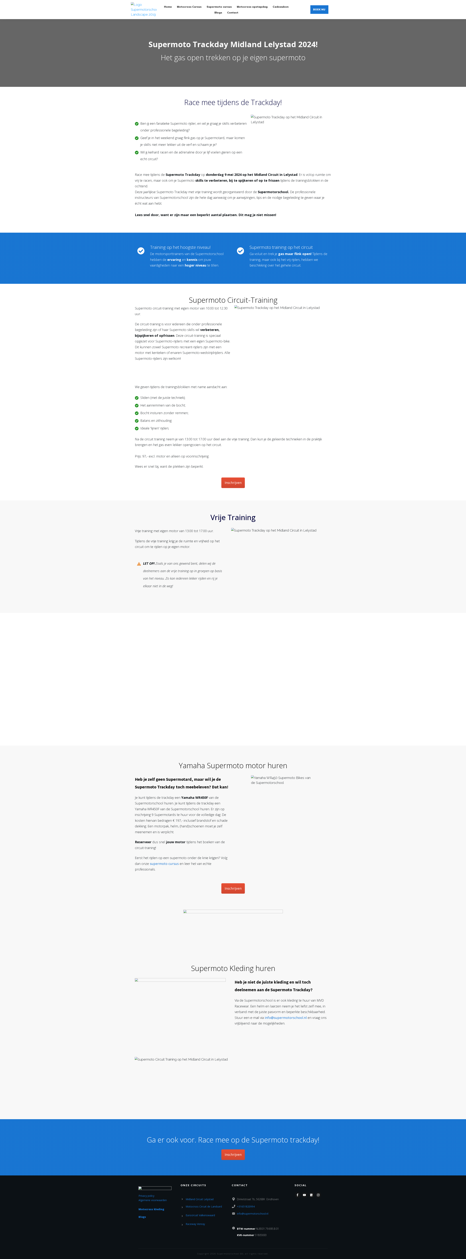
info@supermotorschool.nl (286, 1017)
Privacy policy (146, 1195)
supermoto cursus (164, 863)
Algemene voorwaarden (153, 1200)
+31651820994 (246, 1206)
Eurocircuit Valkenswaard (200, 1215)
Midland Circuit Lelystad (200, 1199)
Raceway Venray (195, 1224)
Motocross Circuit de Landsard (204, 1206)
